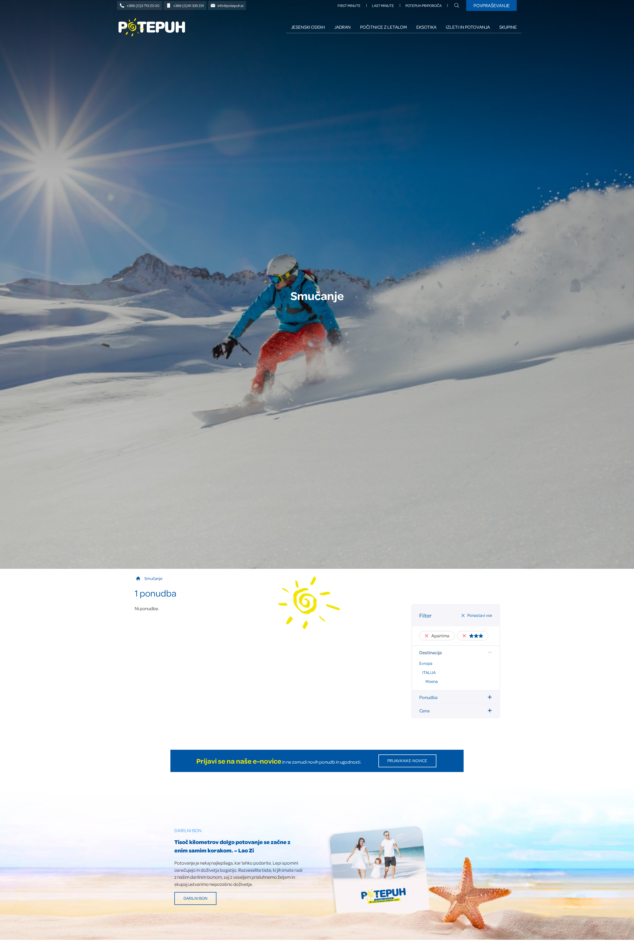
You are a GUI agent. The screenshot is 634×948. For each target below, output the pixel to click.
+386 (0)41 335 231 (188, 5)
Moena (431, 681)
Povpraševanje (492, 5)
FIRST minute (349, 5)
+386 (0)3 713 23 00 (143, 5)
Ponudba (428, 697)
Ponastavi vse (479, 615)
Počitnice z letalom (383, 27)
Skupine (508, 27)
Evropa (425, 663)
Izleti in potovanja (468, 27)
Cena (424, 710)
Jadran (342, 27)
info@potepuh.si (230, 5)
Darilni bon (196, 898)
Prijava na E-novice (407, 760)
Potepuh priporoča (423, 5)
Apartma (440, 635)
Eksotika (426, 27)
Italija (429, 672)
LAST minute (383, 5)
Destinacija (430, 652)
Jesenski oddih (308, 27)
